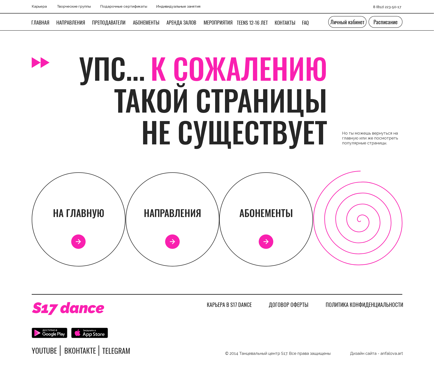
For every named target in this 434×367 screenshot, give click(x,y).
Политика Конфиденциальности (364, 304)
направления (172, 213)
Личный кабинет (347, 22)
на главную (78, 213)
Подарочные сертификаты (123, 6)
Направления (70, 22)
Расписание (385, 22)
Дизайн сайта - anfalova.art (376, 353)
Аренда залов (181, 22)
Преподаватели (108, 22)
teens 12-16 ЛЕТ (252, 22)
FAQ (305, 22)
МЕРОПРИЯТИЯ (218, 22)
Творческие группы (74, 6)
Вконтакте (80, 350)
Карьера (39, 6)
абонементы (266, 213)
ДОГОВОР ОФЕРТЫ (288, 304)
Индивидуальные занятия (178, 6)
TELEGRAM (116, 350)
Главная (40, 22)
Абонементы (146, 22)
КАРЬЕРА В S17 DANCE (229, 304)
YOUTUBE (44, 350)
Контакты (285, 22)
